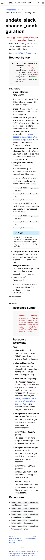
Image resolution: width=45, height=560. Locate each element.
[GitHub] (22, 548)
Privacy (11, 555)
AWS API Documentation (28, 53)
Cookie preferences (29, 555)
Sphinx (18, 553)
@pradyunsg (28, 553)
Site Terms (18, 555)
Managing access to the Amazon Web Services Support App (25, 137)
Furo (34, 553)
